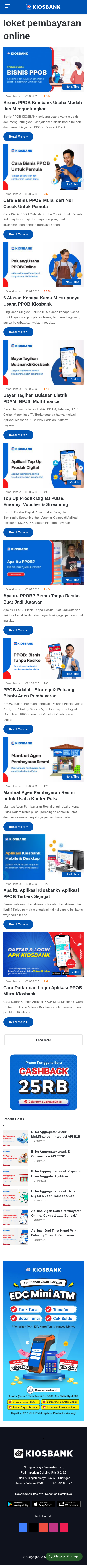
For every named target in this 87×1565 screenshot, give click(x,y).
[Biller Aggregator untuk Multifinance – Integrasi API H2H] (15, 1138)
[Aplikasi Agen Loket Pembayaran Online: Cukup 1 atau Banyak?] (15, 1217)
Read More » (18, 136)
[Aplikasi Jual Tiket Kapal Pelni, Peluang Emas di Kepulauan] (15, 1236)
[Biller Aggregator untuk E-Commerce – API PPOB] (15, 1157)
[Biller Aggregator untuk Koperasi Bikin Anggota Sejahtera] (15, 1177)
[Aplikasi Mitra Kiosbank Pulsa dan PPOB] (18, 1506)
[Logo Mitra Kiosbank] (43, 6)
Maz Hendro (14, 96)
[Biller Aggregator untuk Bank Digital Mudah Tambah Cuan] (15, 1197)
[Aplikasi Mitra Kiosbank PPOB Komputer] (69, 1506)
